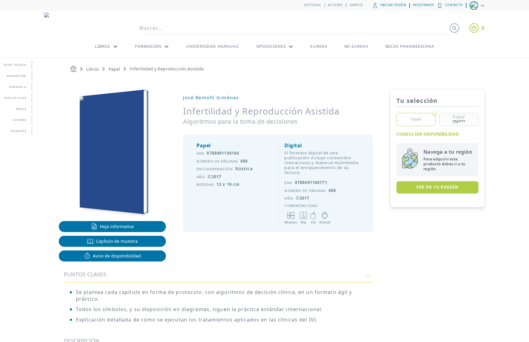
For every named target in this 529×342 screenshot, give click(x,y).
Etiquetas (18, 131)
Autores (335, 5)
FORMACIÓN (148, 46)
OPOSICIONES (271, 46)
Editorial (312, 5)
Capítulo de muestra (117, 241)
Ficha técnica (15, 64)
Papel (114, 69)
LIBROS (103, 46)
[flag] (477, 5)
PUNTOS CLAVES (85, 274)
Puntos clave (15, 98)
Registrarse (423, 5)
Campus (356, 5)
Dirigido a (17, 86)
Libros (92, 69)
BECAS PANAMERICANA (409, 46)
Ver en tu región (437, 187)
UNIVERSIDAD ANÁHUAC (212, 46)
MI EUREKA (356, 46)
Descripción (16, 75)
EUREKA (318, 46)
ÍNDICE (21, 109)
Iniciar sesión (393, 5)
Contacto (454, 5)
